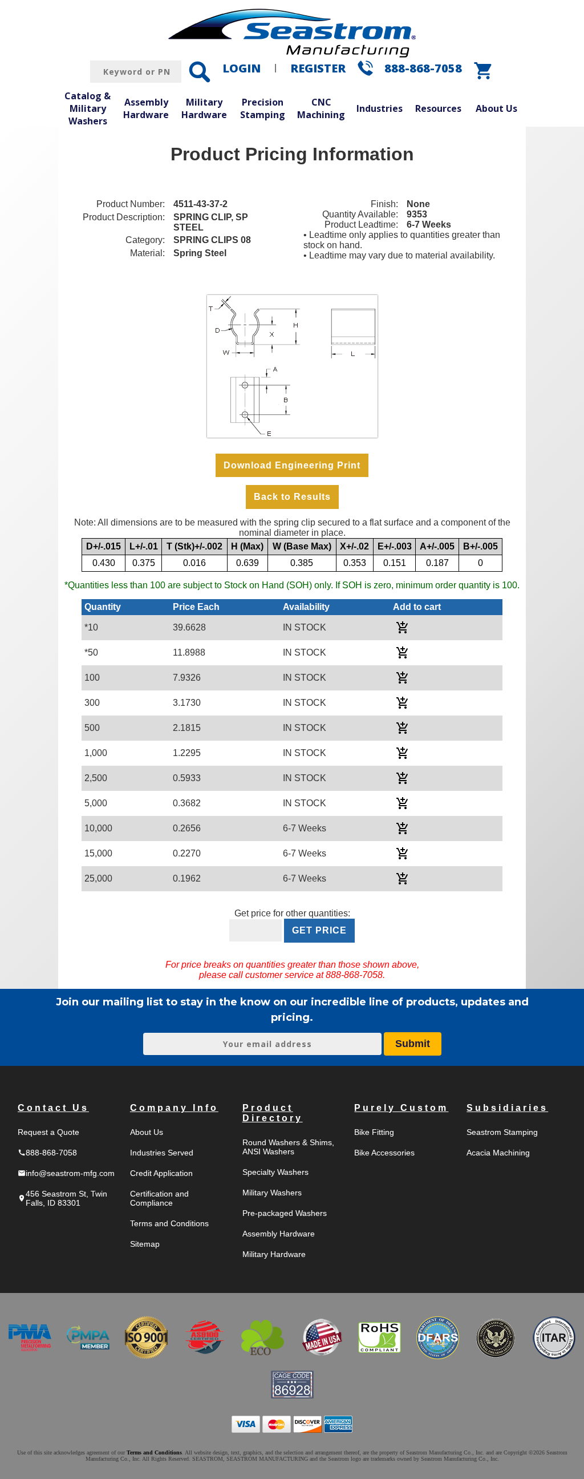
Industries (379, 108)
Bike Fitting (374, 1132)
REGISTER (318, 68)
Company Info (174, 1108)
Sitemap (145, 1243)
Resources (438, 108)
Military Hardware (204, 108)
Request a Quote (48, 1132)
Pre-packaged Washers (284, 1213)
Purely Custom (401, 1108)
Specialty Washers (275, 1172)
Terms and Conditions (169, 1223)
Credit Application (161, 1173)
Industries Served (161, 1152)
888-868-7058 (423, 68)
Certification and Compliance (159, 1198)
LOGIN (241, 68)
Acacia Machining (498, 1152)
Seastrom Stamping (502, 1132)
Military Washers (272, 1192)
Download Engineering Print (292, 465)
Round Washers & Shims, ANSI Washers (288, 1147)
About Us (496, 108)
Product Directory (272, 1113)
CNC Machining (321, 108)
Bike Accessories (384, 1152)
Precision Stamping (262, 108)
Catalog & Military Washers (87, 108)
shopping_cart (483, 70)
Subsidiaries (507, 1108)
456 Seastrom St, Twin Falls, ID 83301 (62, 1198)
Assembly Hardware (146, 108)
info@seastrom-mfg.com (66, 1173)
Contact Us (53, 1108)
